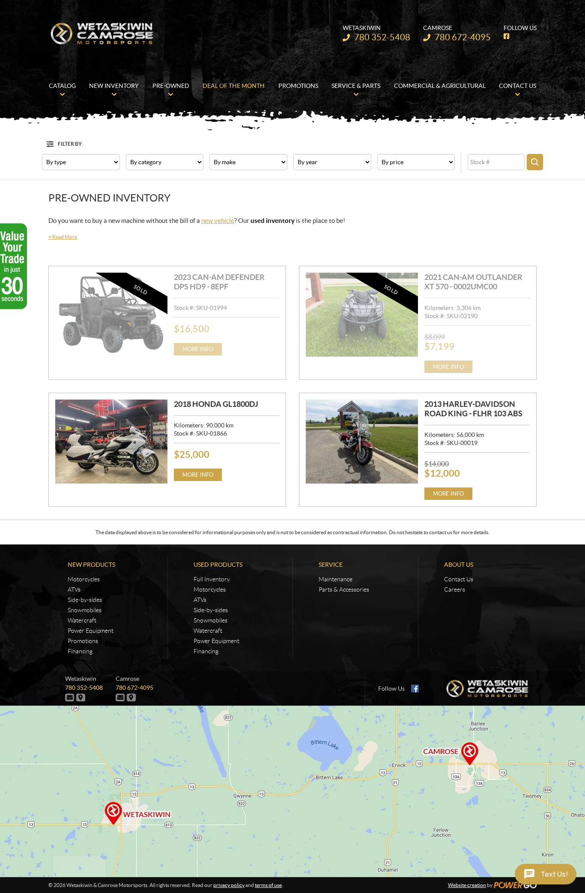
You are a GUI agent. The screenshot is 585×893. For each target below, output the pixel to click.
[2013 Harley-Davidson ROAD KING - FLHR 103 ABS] (362, 442)
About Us (458, 564)
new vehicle (217, 220)
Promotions (83, 640)
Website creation (467, 885)
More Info (197, 349)
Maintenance (335, 579)
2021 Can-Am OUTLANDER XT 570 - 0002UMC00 (473, 282)
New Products (91, 564)
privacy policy (229, 885)
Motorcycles (84, 579)
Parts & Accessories (344, 589)
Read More (62, 237)
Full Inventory (212, 579)
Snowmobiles (84, 610)
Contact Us (458, 579)
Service (331, 564)
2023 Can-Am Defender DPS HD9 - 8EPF (219, 282)
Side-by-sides (85, 599)
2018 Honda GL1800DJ (216, 404)
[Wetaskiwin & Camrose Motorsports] (101, 33)
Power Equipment (90, 630)
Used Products (218, 564)
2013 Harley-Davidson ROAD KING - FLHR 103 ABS (473, 409)
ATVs (74, 589)
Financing (80, 651)
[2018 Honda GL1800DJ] (111, 442)
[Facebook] (415, 688)
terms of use (268, 885)
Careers (454, 589)
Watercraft (82, 620)
